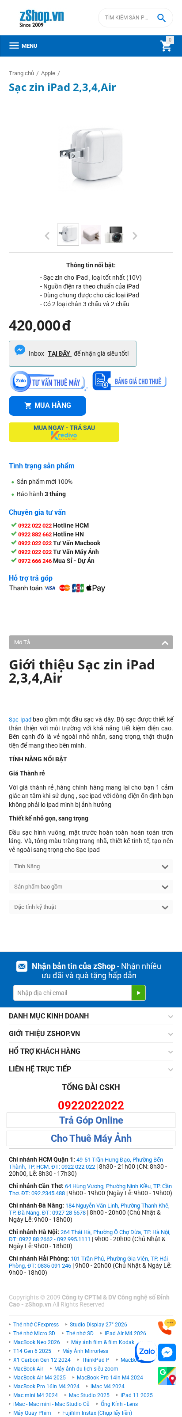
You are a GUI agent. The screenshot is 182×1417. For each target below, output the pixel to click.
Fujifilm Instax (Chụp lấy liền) (97, 1413)
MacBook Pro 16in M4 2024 (46, 1386)
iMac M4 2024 (108, 1386)
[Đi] (138, 992)
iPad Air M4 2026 (125, 1333)
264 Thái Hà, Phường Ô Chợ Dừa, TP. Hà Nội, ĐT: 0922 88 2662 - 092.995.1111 (90, 1235)
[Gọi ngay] (167, 1327)
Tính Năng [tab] (27, 866)
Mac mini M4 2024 (35, 1395)
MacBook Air (28, 1369)
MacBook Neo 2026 (36, 1342)
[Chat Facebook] (167, 1352)
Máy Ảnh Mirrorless (85, 1351)
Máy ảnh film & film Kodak (102, 1342)
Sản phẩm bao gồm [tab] (38, 886)
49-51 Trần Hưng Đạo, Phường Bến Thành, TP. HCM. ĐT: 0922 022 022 (86, 1163)
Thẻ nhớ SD (80, 1333)
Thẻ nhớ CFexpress (36, 1325)
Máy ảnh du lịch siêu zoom (86, 1369)
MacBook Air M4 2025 (39, 1378)
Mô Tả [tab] (22, 642)
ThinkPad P (96, 1360)
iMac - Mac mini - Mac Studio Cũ (51, 1404)
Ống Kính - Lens (119, 1404)
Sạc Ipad (20, 719)
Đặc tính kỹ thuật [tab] (35, 907)
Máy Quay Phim (32, 1413)
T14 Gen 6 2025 (32, 1351)
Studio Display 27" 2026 (98, 1325)
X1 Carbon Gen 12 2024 (42, 1360)
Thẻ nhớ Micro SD (34, 1333)
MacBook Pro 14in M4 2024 (110, 1378)
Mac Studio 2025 (89, 1395)
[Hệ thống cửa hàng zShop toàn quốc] (167, 1376)
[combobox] (135, 17)
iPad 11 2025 (137, 1395)
